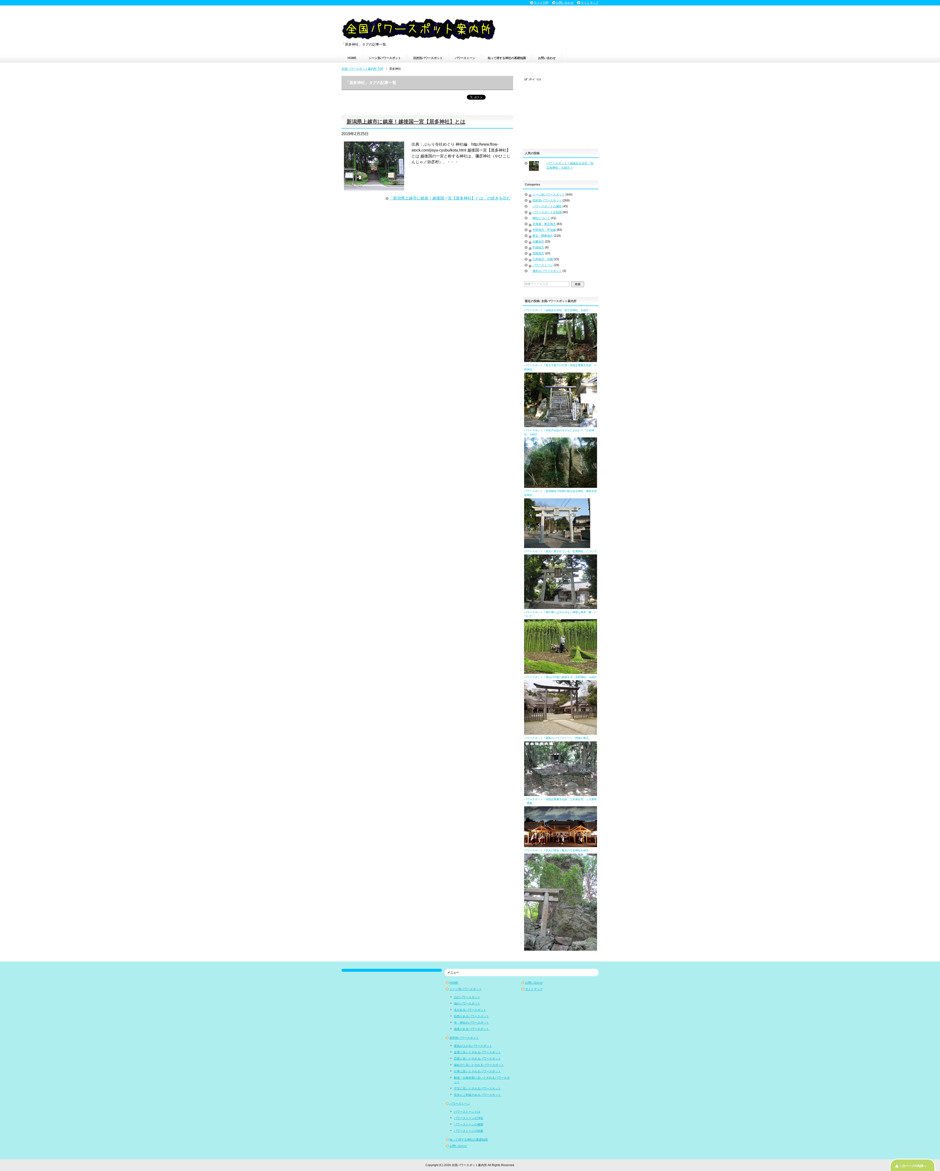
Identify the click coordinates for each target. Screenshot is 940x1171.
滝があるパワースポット (470, 1010)
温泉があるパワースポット (471, 1029)
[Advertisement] (561, 112)
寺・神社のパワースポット (471, 1022)
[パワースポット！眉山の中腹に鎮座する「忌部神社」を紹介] (560, 732)
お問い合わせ (547, 58)
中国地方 (538, 247)
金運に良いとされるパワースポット (477, 1052)
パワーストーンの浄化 (468, 1118)
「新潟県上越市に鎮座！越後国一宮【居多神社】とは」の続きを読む (450, 198)
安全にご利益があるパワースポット (477, 1095)
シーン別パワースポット (385, 58)
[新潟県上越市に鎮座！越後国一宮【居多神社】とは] (374, 187)
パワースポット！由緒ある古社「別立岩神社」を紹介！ (557, 310)
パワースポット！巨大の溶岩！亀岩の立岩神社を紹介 (556, 850)
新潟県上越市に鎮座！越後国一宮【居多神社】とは (406, 121)
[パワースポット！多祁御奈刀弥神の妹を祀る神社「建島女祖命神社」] (557, 546)
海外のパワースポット (547, 271)
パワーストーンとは (467, 1111)
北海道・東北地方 (544, 224)
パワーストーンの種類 (468, 1124)
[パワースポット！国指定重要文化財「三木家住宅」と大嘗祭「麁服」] (560, 845)
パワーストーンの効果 (468, 1131)
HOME (352, 58)
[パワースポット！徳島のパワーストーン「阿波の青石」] (560, 794)
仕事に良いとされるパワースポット (477, 1071)
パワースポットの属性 (547, 206)
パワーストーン (465, 58)
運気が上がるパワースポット (473, 1046)
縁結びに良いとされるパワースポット (479, 1065)
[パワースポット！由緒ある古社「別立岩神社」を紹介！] (560, 360)
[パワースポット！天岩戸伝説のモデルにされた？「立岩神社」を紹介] (560, 485)
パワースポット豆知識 (547, 212)
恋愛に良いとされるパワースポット (477, 1058)
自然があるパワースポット (471, 1016)
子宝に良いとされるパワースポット (477, 1088)
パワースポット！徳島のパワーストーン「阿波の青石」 (557, 738)
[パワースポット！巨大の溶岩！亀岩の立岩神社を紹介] (560, 948)
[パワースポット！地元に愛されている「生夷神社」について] (560, 607)
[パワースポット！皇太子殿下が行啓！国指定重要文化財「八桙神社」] (560, 425)
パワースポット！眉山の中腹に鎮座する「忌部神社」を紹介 (560, 677)
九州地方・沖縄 (542, 259)
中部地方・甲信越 (544, 230)
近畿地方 (538, 241)
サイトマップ (534, 989)
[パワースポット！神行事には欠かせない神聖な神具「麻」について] (560, 671)
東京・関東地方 (542, 235)
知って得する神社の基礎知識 (507, 58)
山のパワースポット (467, 997)
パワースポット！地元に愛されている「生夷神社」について (560, 551)
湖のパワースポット (467, 1003)
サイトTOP (541, 2)
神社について (541, 218)
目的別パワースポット (428, 58)
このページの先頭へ (913, 1166)
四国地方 (538, 253)
